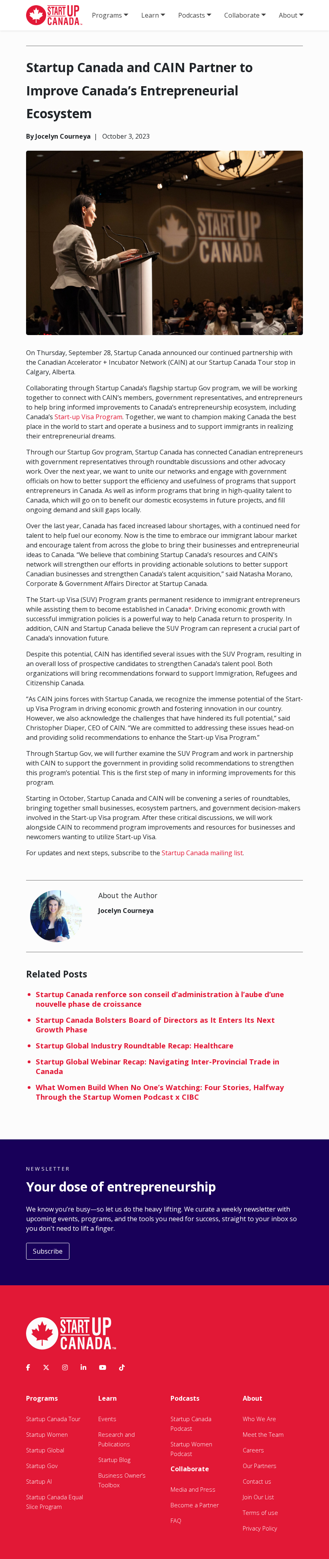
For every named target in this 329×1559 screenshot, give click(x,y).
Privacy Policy (260, 1528)
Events (107, 1419)
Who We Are (259, 1419)
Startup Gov (42, 1466)
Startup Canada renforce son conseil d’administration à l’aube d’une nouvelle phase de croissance (160, 999)
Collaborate (242, 15)
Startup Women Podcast (191, 1449)
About (288, 15)
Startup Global (45, 1450)
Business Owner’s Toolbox (122, 1480)
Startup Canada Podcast (191, 1423)
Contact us (257, 1481)
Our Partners (259, 1466)
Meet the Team (263, 1434)
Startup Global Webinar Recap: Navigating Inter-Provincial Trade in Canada (157, 1066)
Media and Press (193, 1489)
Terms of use (260, 1513)
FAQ (176, 1521)
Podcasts (191, 15)
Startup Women (47, 1434)
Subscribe (48, 1251)
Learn (150, 15)
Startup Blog (114, 1460)
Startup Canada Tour (53, 1419)
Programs (107, 15)
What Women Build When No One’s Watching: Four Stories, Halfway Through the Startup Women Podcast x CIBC (160, 1092)
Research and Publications (116, 1439)
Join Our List (258, 1497)
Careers (253, 1450)
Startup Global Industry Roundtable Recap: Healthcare (135, 1045)
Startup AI (39, 1481)
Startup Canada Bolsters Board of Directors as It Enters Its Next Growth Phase (155, 1024)
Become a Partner (195, 1505)
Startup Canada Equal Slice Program (54, 1502)
